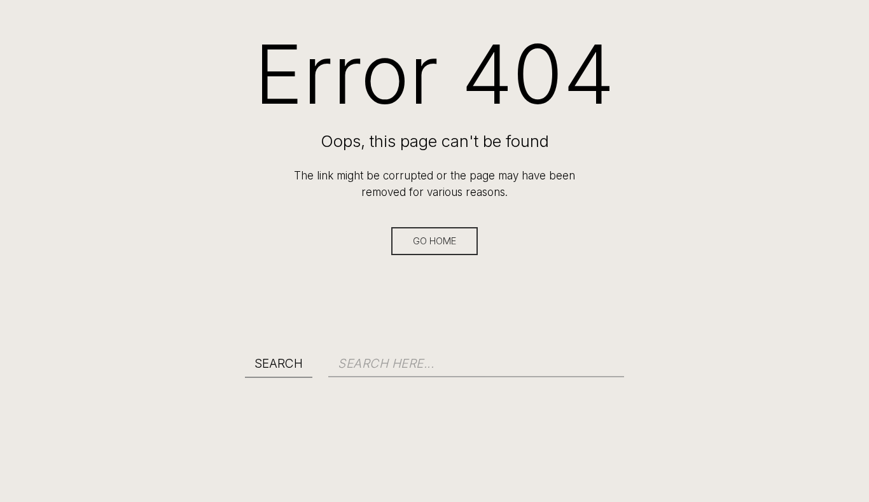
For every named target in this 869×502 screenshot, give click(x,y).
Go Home (434, 241)
